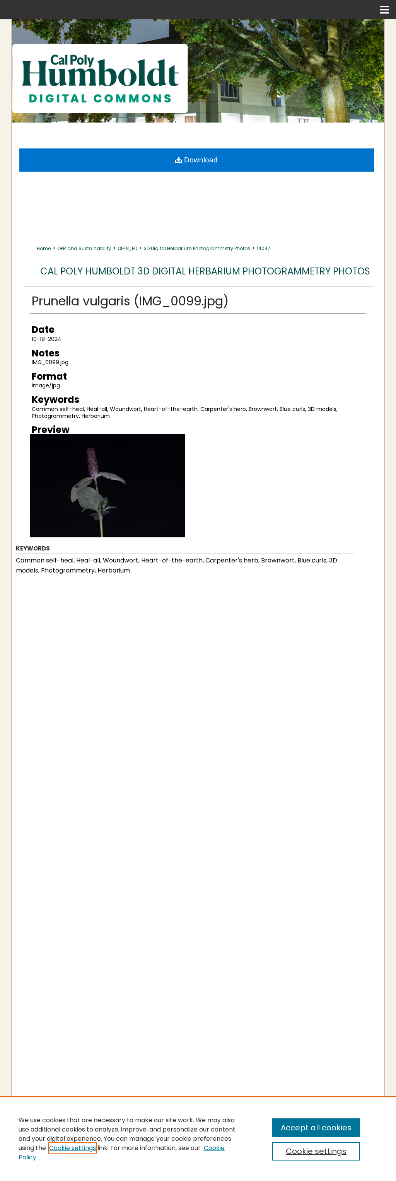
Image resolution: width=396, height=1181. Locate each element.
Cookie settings (72, 1148)
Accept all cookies (316, 1127)
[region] (198, 1138)
